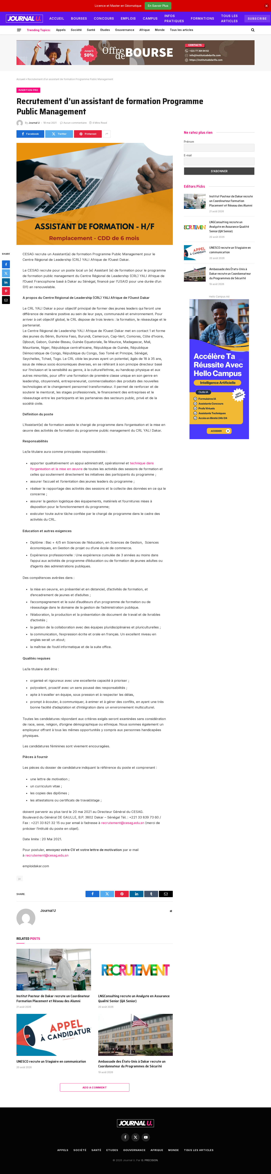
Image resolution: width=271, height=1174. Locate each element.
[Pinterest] (6, 291)
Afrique (144, 30)
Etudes (105, 30)
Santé (91, 30)
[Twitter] (6, 273)
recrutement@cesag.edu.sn (122, 823)
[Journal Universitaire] (24, 19)
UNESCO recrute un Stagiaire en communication (51, 1061)
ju (19, 878)
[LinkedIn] (6, 282)
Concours (104, 18)
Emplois (128, 18)
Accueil (56, 18)
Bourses (79, 18)
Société (76, 30)
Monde (160, 30)
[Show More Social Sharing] (107, 134)
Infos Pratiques (174, 18)
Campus (150, 18)
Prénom (189, 141)
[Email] (6, 300)
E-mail (188, 155)
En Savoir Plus (158, 6)
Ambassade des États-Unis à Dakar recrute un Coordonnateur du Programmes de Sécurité (131, 1064)
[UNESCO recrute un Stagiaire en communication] (53, 1035)
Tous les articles (229, 18)
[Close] (266, 5)
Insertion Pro (28, 90)
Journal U (34, 122)
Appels (61, 30)
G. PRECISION (149, 1160)
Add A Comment (95, 1087)
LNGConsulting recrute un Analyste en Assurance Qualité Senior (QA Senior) (134, 998)
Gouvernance (124, 30)
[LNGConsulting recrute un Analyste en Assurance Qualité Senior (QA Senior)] (135, 970)
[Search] (252, 30)
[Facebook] (6, 264)
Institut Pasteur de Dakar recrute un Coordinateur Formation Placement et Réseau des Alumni (53, 998)
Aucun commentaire (75, 122)
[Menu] (19, 30)
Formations (202, 18)
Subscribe (257, 18)
